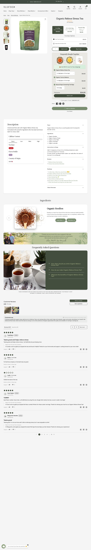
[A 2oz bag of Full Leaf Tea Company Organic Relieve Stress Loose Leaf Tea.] (45, 19)
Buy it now (78, 49)
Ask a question (78, 303)
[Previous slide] (9, 218)
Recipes (49, 159)
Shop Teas (11, 11)
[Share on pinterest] (86, 349)
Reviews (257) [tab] (7, 327)
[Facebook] (57, 103)
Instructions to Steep (52, 147)
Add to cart (70, 95)
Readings (49, 169)
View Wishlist (69, 111)
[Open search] (72, 327)
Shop (8, 15)
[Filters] (76, 327)
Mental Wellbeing (14, 15)
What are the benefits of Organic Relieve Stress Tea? (67, 275)
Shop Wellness (21, 11)
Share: (53, 103)
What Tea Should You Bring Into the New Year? (60, 182)
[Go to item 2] (15, 310)
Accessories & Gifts (43, 11)
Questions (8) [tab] (15, 327)
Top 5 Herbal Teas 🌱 (54, 177)
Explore (53, 11)
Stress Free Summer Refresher (56, 163)
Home (5, 11)
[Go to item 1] (7, 310)
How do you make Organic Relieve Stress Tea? (66, 270)
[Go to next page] (54, 434)
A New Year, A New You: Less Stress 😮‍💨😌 (59, 172)
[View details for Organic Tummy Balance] (69, 60)
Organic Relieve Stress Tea (69, 18)
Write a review (78, 300)
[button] (4, 546)
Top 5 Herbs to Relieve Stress (56, 178)
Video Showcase (51, 187)
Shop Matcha (31, 11)
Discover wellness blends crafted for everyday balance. (45, 1)
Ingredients (50, 133)
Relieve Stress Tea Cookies (55, 162)
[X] (60, 103)
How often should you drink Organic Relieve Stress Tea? (66, 264)
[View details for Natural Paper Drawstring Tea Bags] (79, 60)
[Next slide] (41, 218)
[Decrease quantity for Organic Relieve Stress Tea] (53, 48)
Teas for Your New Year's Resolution (57, 175)
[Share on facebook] (81, 349)
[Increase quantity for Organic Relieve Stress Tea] (58, 48)
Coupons (60, 11)
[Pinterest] (63, 103)
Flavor (48, 125)
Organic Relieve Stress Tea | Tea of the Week (60, 173)
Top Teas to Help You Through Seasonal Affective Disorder (63, 180)
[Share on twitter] (83, 349)
